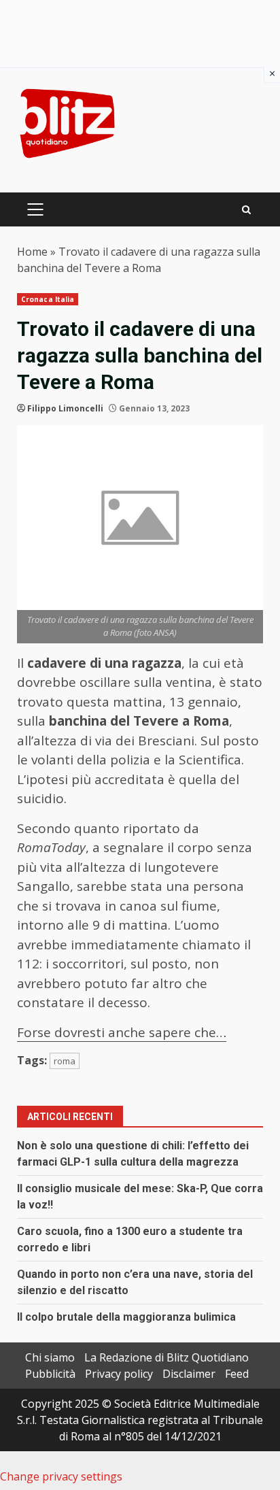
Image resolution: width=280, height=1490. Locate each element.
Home (32, 251)
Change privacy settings (61, 1476)
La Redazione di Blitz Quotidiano (166, 1357)
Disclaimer (188, 1373)
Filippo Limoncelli (65, 408)
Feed (237, 1373)
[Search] (246, 210)
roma (64, 1061)
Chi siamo (50, 1357)
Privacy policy (119, 1373)
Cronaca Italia (47, 299)
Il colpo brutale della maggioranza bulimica (126, 1316)
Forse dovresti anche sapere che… (121, 1032)
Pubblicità (50, 1373)
